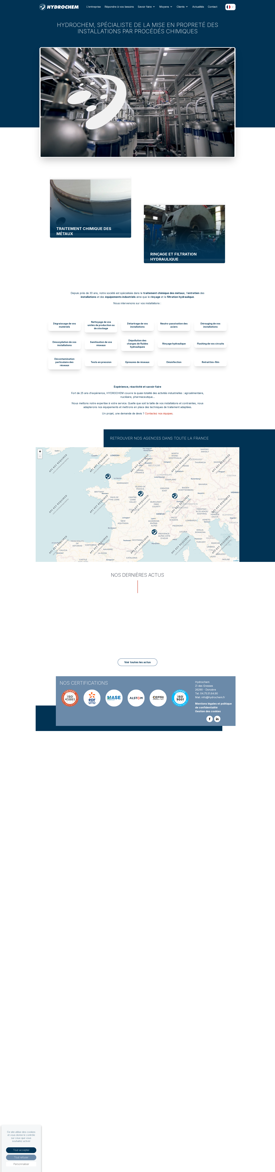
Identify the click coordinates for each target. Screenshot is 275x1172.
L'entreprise (93, 6)
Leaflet (236, 560)
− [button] (40, 456)
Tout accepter (21, 1150)
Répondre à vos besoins (119, 6)
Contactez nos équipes (159, 413)
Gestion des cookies (208, 711)
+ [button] (40, 451)
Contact (212, 6)
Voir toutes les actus (137, 662)
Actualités (198, 6)
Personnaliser (21, 1164)
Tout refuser (21, 1157)
